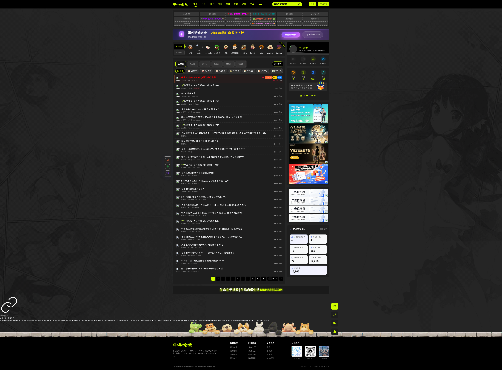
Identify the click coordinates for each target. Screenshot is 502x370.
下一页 (281, 279)
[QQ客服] (334, 331)
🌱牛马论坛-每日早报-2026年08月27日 (200, 85)
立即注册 (323, 4)
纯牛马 (190, 112)
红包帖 (216, 64)
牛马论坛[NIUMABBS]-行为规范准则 (198, 77)
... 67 (263, 279)
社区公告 (184, 80)
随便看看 (252, 358)
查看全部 (3, 318)
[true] (299, 4)
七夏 (189, 80)
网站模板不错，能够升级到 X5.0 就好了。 (201, 141)
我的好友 (233, 355)
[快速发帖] (334, 315)
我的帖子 (233, 347)
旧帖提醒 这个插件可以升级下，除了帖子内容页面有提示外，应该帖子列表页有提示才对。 (224, 133)
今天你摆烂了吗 (192, 200)
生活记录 (184, 176)
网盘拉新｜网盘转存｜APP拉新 (264, 14)
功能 (236, 4)
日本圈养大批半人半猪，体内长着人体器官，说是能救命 (208, 252)
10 (258, 279)
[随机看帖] (167, 172)
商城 (228, 4)
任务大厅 (252, 347)
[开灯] (334, 306)
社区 (204, 4)
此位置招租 (187, 14)
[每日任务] (167, 166)
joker (189, 239)
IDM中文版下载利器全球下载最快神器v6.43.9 (202, 260)
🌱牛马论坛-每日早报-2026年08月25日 (200, 125)
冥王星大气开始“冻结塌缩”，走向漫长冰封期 (202, 244)
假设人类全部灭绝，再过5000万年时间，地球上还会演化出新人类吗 (213, 205)
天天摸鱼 (190, 247)
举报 (268, 347)
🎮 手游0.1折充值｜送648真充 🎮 (212, 19)
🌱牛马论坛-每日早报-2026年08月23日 (200, 221)
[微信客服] (334, 323)
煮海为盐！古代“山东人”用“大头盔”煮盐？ (200, 109)
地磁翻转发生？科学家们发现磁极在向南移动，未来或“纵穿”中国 (211, 237)
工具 (252, 4)
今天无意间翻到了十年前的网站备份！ (199, 173)
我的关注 (233, 358)
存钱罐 (241, 64)
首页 (195, 4)
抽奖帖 (229, 64)
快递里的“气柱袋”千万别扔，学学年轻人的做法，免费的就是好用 (211, 213)
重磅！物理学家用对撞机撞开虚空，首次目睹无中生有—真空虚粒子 (213, 149)
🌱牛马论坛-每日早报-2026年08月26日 (200, 101)
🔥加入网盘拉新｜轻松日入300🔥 (264, 23)
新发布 (181, 64)
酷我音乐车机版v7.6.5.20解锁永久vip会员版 (202, 268)
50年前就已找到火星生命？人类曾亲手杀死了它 (203, 197)
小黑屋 (269, 351)
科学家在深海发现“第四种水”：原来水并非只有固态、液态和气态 (211, 229)
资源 (220, 4)
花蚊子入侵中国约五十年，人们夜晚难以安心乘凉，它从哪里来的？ (213, 157)
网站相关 (184, 136)
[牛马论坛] (180, 4)
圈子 (212, 4)
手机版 (269, 355)
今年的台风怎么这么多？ (193, 189)
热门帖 (204, 64)
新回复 (192, 64)
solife (189, 136)
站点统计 (270, 358)
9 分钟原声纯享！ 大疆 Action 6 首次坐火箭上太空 (205, 181)
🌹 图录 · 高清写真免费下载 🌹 (238, 14)
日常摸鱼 (184, 96)
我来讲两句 (309, 95)
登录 (312, 4)
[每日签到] (167, 160)
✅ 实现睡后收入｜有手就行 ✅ (264, 19)
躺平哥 (190, 255)
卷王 (189, 208)
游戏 (244, 4)
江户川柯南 (191, 231)
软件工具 (184, 263)
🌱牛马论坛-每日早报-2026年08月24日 (200, 165)
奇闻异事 (184, 112)
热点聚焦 (184, 88)
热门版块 (277, 64)
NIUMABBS (190, 366)
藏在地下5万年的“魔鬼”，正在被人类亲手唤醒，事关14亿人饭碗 (211, 117)
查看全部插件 (291, 34)
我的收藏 (233, 351)
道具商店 (252, 351)
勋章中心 (252, 355)
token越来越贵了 (189, 93)
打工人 (190, 88)
